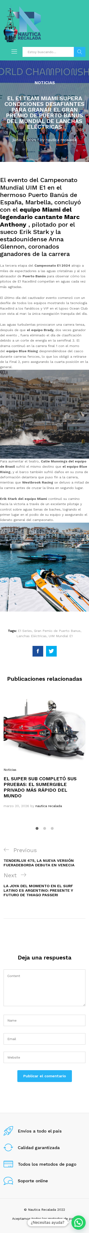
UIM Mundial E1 (61, 636)
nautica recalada (61, 139)
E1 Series (25, 631)
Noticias (44, 82)
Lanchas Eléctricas (31, 636)
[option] (44, 752)
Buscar (79, 52)
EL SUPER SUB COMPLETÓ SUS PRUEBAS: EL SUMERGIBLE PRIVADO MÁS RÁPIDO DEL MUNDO (40, 787)
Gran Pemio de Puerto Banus (57, 631)
